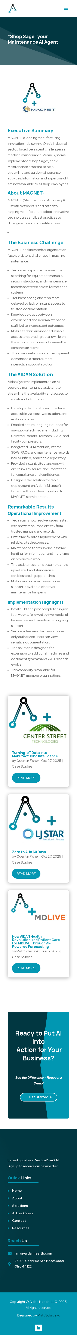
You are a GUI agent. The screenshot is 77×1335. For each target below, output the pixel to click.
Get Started (38, 1097)
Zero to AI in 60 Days (29, 851)
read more (26, 778)
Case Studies (22, 766)
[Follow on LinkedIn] (38, 1328)
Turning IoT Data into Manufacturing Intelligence (35, 754)
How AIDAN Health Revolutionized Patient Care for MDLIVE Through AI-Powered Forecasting (36, 941)
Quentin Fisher (27, 760)
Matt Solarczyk (27, 951)
